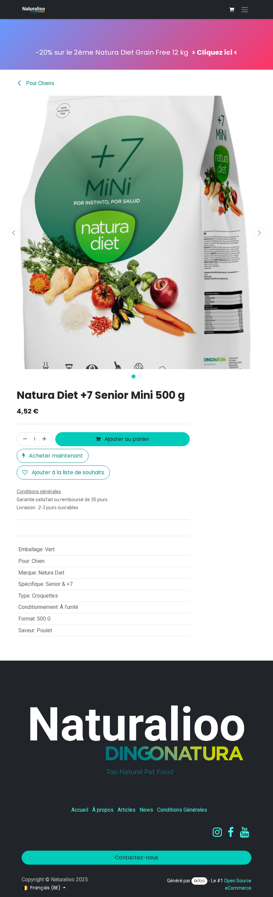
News (146, 810)
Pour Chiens (39, 83)
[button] (13, 232)
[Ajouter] (45, 439)
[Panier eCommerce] (231, 9)
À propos (103, 810)
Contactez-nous (136, 857)
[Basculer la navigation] (244, 9)
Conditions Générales (182, 810)
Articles (127, 810)
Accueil (79, 810)
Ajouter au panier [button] (126, 439)
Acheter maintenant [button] (55, 456)
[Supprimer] (23, 439)
